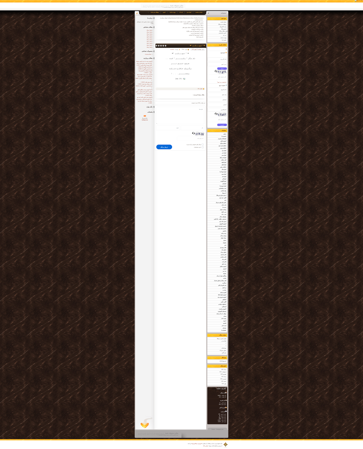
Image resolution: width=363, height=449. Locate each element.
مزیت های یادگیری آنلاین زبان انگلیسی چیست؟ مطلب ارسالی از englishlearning (185, 21)
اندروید (224, 320)
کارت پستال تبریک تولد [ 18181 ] (145, 84)
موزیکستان (223, 348)
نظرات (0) (200, 88)
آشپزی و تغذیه (223, 292)
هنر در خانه (223, 214)
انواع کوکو (224, 164)
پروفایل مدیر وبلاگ (222, 24)
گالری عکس (223, 301)
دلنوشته (224, 242)
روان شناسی (223, 190)
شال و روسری (223, 247)
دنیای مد (224, 290)
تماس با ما (224, 40)
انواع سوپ (223, 174)
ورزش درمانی (223, 235)
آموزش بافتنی (223, 141)
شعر (225, 245)
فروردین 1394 (223, 378)
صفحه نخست (223, 22)
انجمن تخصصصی (222, 32)
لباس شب (224, 261)
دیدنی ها (224, 207)
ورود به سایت (223, 37)
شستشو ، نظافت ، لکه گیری (220, 219)
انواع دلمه (224, 176)
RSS (145, 115)
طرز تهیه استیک (199, 36)
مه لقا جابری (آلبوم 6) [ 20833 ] (145, 67)
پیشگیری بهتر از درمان (221, 275)
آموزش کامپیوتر (223, 223)
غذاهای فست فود (222, 145)
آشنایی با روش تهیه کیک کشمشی (196, 35)
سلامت (224, 278)
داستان (224, 240)
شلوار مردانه (223, 252)
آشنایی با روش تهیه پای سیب (197, 33)
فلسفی (224, 323)
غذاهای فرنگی (223, 143)
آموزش (224, 268)
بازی (225, 200)
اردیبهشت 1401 (222, 371)
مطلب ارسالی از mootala (197, 25)
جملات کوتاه (223, 238)
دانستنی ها (224, 136)
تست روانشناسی (222, 188)
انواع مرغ (224, 150)
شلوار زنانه (223, 249)
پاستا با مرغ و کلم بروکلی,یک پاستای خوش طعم (193, 27)
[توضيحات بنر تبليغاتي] (163, 9)
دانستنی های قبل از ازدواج (220, 226)
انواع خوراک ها (223, 171)
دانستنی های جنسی (222, 228)
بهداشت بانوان (223, 209)
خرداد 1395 (223, 376)
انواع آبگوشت (223, 181)
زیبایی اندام (223, 318)
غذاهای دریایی (223, 167)
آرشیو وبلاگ (223, 29)
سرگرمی (224, 282)
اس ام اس (224, 325)
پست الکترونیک (223, 26)
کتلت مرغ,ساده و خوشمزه (197, 29)
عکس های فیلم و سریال (221, 202)
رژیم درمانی (223, 233)
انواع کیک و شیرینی (222, 138)
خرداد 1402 (223, 369)
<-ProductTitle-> (148, 54)
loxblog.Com (145, 119)
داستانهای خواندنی (222, 304)
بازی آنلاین (224, 352)
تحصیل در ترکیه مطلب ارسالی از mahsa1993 (193, 23)
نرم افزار (224, 287)
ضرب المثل (223, 212)
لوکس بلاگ (205, 445)
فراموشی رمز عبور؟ (221, 82)
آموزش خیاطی (223, 266)
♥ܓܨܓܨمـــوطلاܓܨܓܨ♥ (196, 443)
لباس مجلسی (223, 256)
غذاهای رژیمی (223, 148)
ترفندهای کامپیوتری (222, 311)
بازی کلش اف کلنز (222, 285)
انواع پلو (224, 183)
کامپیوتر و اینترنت (222, 309)
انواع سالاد (224, 169)
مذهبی (224, 133)
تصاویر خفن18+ (222, 350)
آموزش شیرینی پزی (222, 297)
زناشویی (224, 230)
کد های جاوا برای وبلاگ (221, 195)
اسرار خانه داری (222, 221)
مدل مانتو (224, 264)
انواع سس (224, 155)
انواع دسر (224, 152)
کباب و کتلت (223, 159)
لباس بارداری (223, 254)
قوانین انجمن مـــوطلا (221, 338)
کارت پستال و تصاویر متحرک (220, 280)
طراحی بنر (224, 341)
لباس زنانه (224, 259)
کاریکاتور (224, 299)
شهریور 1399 (223, 374)
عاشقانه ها (224, 330)
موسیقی (224, 327)
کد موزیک (224, 193)
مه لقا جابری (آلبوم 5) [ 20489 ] (145, 68)
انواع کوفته (223, 162)
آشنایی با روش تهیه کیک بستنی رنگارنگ (194, 31)
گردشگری (224, 306)
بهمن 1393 (224, 383)
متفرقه (224, 273)
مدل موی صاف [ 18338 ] (146, 82)
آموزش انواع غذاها (222, 294)
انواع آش (224, 178)
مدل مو (224, 271)
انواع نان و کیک (223, 157)
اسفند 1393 (223, 381)
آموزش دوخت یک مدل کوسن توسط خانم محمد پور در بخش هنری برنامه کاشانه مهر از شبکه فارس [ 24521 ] (144, 63)
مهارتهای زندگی (223, 216)
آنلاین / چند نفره (222, 197)
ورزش (225, 316)
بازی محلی (224, 204)
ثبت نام (224, 35)
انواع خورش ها (223, 186)
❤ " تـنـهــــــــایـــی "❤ (197, 45)
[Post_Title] (149, 30)
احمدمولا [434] (223, 361)
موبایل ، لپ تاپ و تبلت (221, 313)
